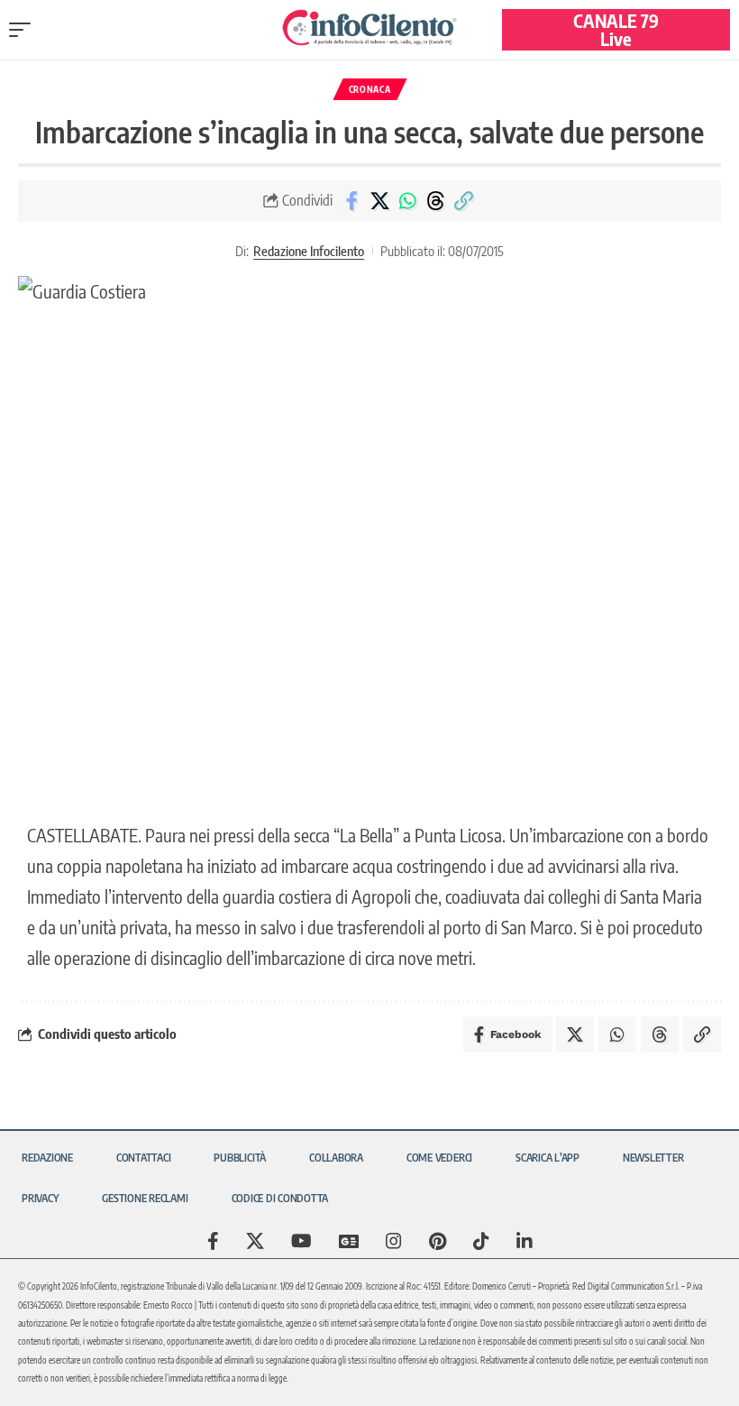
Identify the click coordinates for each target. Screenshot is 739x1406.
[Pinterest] (437, 1241)
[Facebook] (213, 1241)
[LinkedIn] (524, 1241)
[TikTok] (481, 1241)
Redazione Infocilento (308, 251)
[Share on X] (379, 201)
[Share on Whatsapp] (407, 201)
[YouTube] (301, 1241)
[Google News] (348, 1241)
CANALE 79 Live (616, 29)
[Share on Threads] (435, 201)
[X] (255, 1241)
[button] (24, 30)
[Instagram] (393, 1241)
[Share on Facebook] (351, 201)
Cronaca (370, 89)
